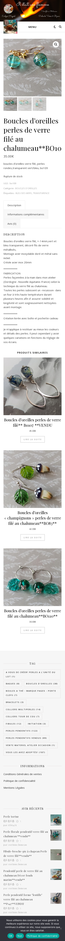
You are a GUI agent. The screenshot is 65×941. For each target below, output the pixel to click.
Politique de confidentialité (42, 935)
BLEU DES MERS (24, 193)
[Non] (60, 928)
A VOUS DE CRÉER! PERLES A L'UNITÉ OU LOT (30, 674)
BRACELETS (15, 702)
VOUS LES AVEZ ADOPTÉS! (25, 752)
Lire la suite (33, 439)
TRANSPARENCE (41, 193)
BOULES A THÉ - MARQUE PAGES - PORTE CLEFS (31, 693)
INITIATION (37, 723)
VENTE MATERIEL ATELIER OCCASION (30, 745)
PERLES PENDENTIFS (22, 730)
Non (20, 935)
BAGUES (13, 683)
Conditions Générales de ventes (22, 774)
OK (10, 935)
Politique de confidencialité (19, 780)
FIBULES (13, 723)
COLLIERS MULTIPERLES (23, 709)
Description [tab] (14, 205)
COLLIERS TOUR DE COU (23, 716)
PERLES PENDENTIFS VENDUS (26, 738)
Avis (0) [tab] (11, 223)
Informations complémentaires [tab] (25, 214)
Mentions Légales (14, 787)
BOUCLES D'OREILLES (26, 188)
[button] (56, 44)
